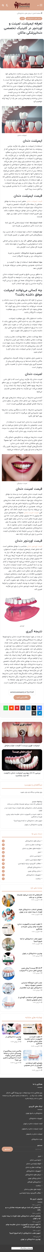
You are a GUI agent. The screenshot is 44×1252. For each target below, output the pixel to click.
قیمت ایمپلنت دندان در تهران (32, 1124)
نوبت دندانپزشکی (36, 1139)
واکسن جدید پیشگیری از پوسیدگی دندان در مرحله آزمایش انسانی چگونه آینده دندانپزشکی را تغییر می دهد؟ (12, 1055)
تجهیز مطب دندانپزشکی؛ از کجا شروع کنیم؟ (28, 821)
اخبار (22, 18)
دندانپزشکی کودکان (34, 867)
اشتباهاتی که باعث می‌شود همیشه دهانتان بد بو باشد (24, 804)
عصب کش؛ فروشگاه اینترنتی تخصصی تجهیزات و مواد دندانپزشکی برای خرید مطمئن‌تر (31, 985)
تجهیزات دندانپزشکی (33, 875)
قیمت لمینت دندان (31, 512)
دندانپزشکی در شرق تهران (34, 1113)
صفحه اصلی (37, 13)
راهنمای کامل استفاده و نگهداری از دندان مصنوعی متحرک (33, 1065)
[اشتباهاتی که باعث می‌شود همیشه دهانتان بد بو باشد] (8, 900)
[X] (34, 708)
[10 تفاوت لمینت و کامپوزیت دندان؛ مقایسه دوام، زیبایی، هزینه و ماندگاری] (8, 929)
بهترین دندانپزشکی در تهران (33, 825)
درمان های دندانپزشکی (24, 13)
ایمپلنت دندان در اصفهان (34, 1134)
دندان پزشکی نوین (34, 871)
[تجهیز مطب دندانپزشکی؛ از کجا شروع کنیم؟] (8, 944)
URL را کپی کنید (22, 697)
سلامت (38, 879)
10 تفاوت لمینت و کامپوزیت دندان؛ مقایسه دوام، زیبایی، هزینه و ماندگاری (29, 926)
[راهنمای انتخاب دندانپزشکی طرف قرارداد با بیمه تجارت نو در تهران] (8, 914)
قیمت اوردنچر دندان (34, 546)
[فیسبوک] (39, 708)
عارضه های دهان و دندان (31, 848)
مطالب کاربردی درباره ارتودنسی (29, 863)
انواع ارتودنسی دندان (33, 860)
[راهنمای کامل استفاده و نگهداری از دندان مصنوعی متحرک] (8, 1002)
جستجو (39, 1145)
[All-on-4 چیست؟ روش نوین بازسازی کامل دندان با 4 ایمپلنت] (8, 973)
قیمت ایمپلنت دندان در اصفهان (32, 1129)
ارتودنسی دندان (35, 856)
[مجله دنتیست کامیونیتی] (22, 5)
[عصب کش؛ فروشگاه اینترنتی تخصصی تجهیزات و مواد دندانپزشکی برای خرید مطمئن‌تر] (8, 988)
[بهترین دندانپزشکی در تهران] (8, 958)
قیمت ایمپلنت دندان (34, 201)
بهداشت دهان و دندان (33, 845)
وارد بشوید (24, 792)
